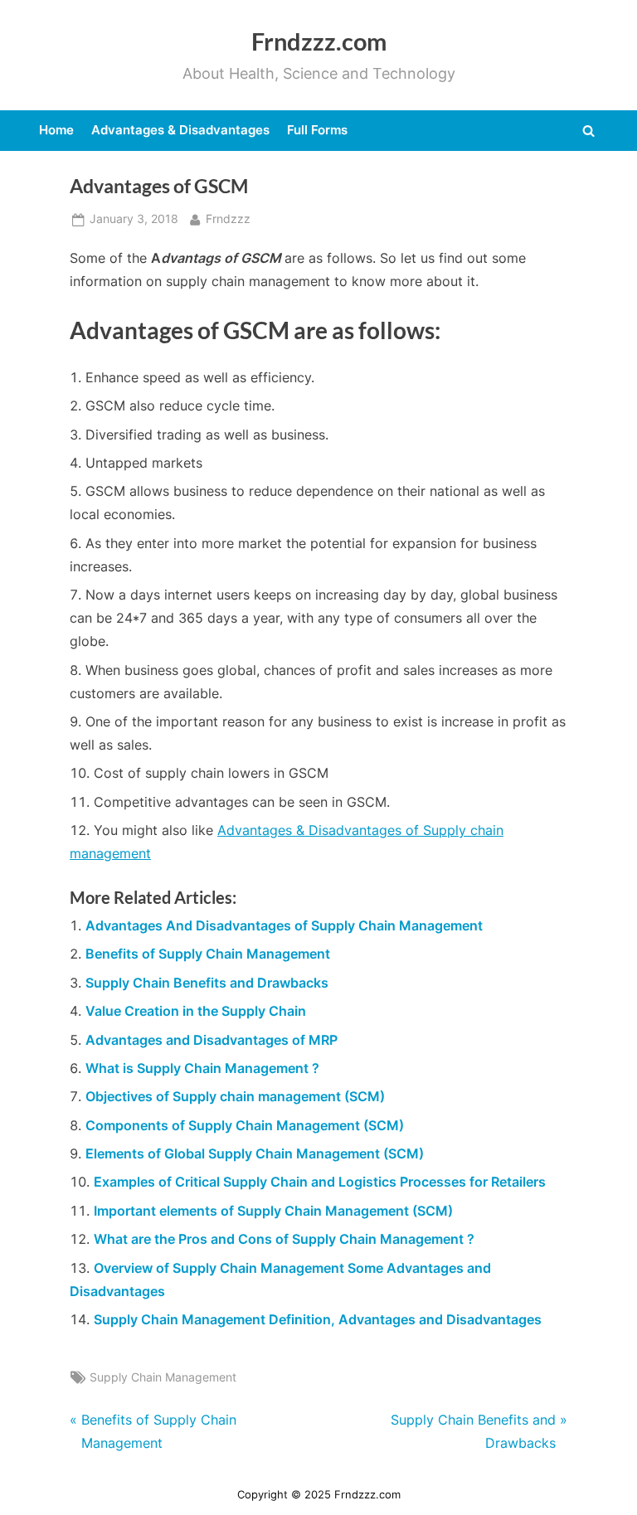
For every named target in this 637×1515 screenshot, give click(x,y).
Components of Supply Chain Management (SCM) (244, 1125)
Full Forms (317, 130)
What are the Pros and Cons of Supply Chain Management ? (284, 1239)
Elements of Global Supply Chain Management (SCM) (254, 1153)
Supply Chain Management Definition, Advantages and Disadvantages (318, 1319)
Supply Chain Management (163, 1377)
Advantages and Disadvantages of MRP (211, 1040)
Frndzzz (228, 218)
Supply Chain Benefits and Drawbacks (206, 982)
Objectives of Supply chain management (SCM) (235, 1096)
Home (56, 130)
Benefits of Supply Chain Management (207, 953)
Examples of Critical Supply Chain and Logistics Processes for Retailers (320, 1181)
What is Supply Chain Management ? (202, 1068)
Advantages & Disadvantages (180, 130)
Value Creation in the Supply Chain (195, 1011)
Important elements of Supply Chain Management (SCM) (273, 1210)
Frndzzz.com (319, 41)
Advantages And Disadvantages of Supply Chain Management (284, 925)
